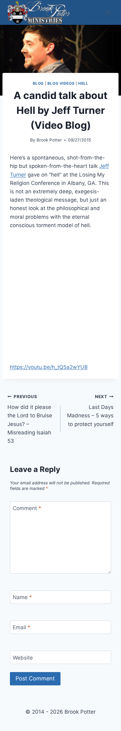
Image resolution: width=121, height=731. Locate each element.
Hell (83, 83)
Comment (27, 508)
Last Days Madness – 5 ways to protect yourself (90, 410)
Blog (38, 83)
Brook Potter (49, 139)
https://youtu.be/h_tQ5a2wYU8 (48, 367)
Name (22, 597)
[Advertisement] (60, 300)
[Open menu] (108, 12)
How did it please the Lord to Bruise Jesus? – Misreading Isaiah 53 (29, 419)
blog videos (61, 83)
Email (21, 627)
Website (23, 657)
